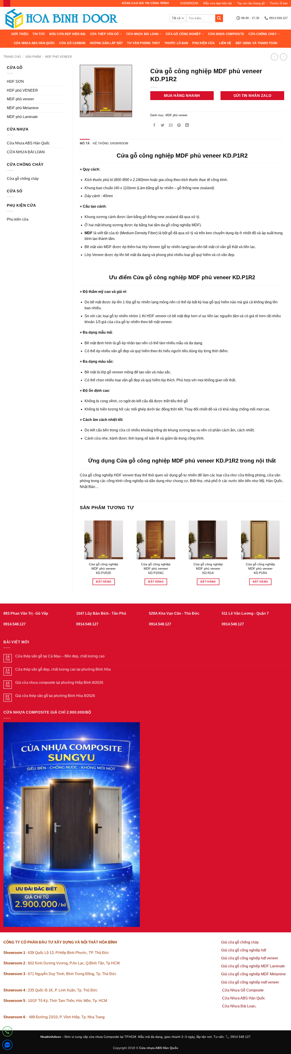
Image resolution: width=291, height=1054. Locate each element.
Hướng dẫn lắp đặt (106, 43)
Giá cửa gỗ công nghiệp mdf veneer (250, 982)
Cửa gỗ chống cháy (23, 179)
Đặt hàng (103, 581)
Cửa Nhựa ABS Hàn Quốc (34, 43)
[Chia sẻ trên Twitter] (162, 125)
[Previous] (80, 551)
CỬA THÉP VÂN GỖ (104, 34)
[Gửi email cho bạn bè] (170, 125)
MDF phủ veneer (58, 56)
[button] (85, 111)
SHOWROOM (189, 3)
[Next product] (274, 56)
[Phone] (7, 1032)
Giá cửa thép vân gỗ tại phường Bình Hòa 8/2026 (55, 696)
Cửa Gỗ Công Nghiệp (183, 34)
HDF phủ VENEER (22, 90)
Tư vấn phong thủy (143, 43)
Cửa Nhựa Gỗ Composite (243, 990)
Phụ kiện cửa (203, 43)
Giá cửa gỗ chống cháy (240, 942)
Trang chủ (12, 56)
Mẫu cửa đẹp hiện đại (217, 3)
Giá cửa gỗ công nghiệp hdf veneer (249, 958)
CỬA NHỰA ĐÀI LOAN (142, 34)
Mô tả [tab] (85, 143)
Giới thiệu (19, 34)
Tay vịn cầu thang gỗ (251, 3)
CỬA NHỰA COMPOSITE (226, 34)
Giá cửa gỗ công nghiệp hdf (243, 950)
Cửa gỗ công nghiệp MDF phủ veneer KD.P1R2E (103, 568)
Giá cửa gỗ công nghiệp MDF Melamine (253, 974)
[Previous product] (283, 56)
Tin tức (39, 34)
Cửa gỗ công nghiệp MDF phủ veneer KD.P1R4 (260, 568)
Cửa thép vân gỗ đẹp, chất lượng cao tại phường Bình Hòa (63, 669)
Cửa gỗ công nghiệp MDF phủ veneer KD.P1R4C (156, 568)
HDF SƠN (15, 81)
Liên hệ (225, 43)
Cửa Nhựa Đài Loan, (239, 1006)
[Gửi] (219, 18)
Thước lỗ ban (279, 3)
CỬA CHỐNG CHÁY (262, 34)
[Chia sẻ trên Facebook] (154, 125)
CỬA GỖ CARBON (72, 43)
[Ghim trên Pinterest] (179, 125)
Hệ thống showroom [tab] (110, 143)
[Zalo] (7, 1046)
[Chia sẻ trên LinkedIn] (187, 125)
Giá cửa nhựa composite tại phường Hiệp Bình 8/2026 (59, 682)
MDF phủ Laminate (22, 117)
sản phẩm (33, 56)
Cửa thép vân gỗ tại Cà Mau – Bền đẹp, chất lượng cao (60, 656)
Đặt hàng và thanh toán (256, 43)
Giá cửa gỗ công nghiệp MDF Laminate (253, 966)
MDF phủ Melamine (23, 108)
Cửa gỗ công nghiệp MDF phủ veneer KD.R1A (208, 568)
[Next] (284, 551)
